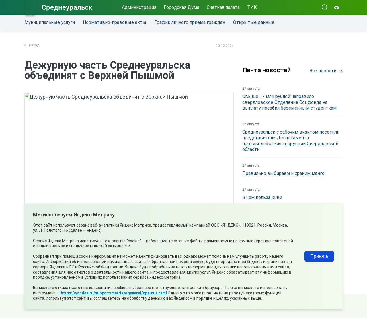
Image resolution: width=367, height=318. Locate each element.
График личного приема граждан (189, 22)
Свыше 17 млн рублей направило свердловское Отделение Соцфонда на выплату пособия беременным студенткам (289, 102)
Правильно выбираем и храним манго (283, 173)
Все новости (322, 70)
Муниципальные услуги (49, 22)
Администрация (139, 7)
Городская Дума (181, 7)
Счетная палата (223, 7)
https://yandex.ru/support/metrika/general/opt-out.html (114, 293)
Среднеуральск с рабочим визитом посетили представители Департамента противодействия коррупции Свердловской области (290, 140)
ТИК (252, 7)
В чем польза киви (262, 197)
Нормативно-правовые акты (114, 22)
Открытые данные (253, 22)
